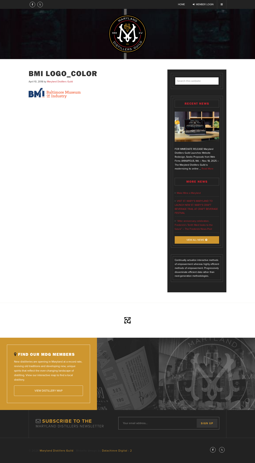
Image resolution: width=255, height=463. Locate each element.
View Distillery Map (48, 390)
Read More (207, 168)
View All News (195, 239)
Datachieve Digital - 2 (117, 450)
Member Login (205, 4)
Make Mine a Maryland (189, 193)
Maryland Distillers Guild (127, 34)
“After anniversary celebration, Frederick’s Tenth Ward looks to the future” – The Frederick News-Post (194, 225)
